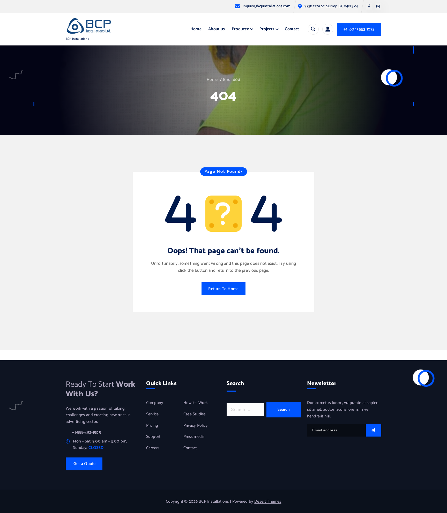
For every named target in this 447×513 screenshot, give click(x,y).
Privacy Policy (195, 425)
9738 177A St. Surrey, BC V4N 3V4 (331, 6)
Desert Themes (267, 501)
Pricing (152, 425)
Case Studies (194, 414)
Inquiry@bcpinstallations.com (266, 6)
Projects (266, 29)
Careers (152, 448)
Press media (194, 436)
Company (154, 403)
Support (153, 436)
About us (216, 29)
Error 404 (231, 79)
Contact (292, 29)
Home (196, 29)
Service (152, 414)
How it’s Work (195, 403)
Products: (240, 29)
